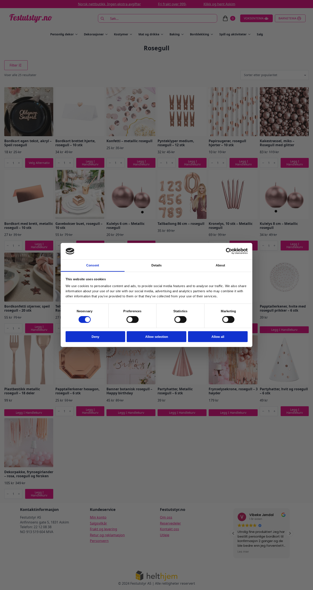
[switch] (132, 319)
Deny (95, 336)
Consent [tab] (92, 265)
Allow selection (156, 336)
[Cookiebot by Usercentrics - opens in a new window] (229, 251)
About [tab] (220, 265)
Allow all (217, 336)
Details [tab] (156, 265)
